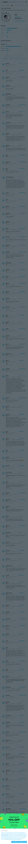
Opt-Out (18, 842)
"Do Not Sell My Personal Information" (13, 839)
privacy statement (5, 834)
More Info (24, 842)
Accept (13, 842)
